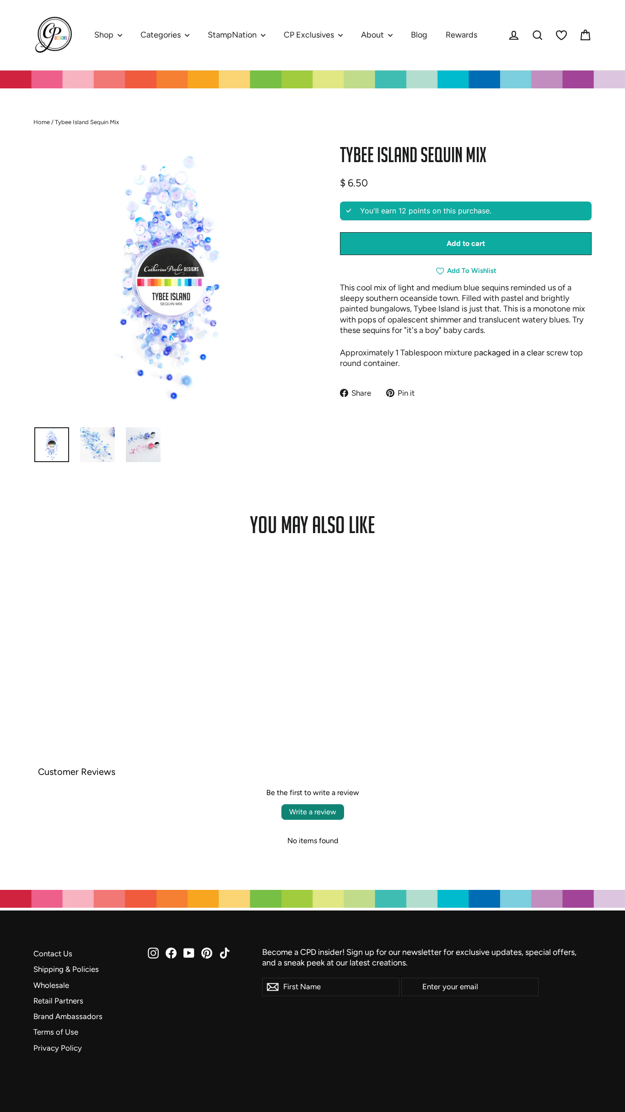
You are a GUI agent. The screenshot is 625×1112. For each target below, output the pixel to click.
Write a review (312, 811)
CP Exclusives (310, 35)
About (373, 35)
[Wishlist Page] (561, 35)
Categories (161, 35)
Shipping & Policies (66, 969)
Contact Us (52, 953)
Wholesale (51, 985)
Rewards (461, 35)
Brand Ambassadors (67, 1016)
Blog (419, 35)
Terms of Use (55, 1031)
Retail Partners (58, 1000)
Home (41, 122)
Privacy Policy (57, 1047)
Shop (104, 35)
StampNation (233, 35)
